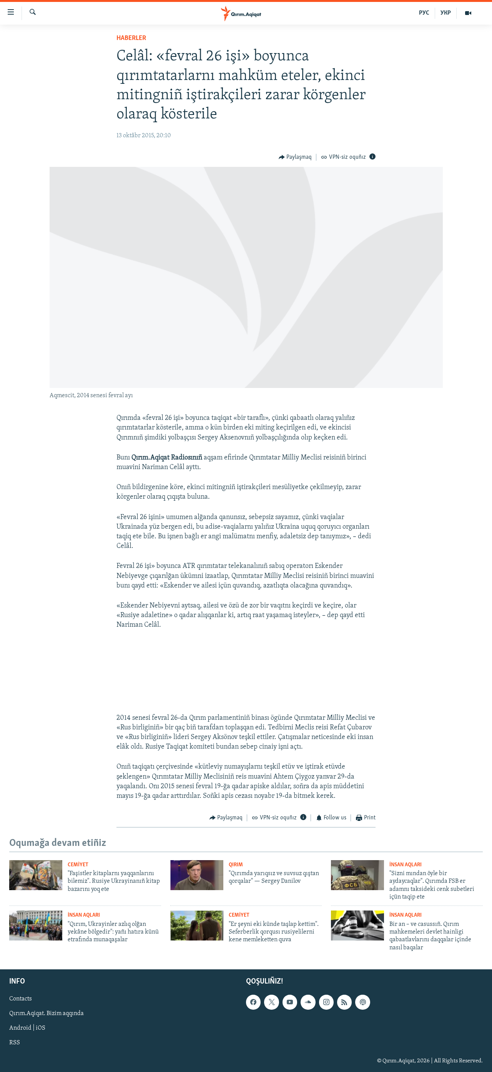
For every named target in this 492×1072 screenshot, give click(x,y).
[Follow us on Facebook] (253, 1002)
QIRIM (236, 865)
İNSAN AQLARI (405, 865)
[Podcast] (362, 1002)
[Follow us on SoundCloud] (308, 1002)
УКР (445, 13)
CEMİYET (78, 865)
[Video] (468, 13)
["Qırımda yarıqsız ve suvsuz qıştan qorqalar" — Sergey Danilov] (196, 875)
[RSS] (344, 1002)
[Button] (295, 157)
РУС (424, 13)
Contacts (20, 999)
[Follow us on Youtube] (290, 1002)
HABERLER (131, 38)
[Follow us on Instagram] (326, 1002)
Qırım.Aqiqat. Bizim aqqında (46, 1013)
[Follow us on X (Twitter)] (271, 1002)
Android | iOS (27, 1028)
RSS (14, 1043)
